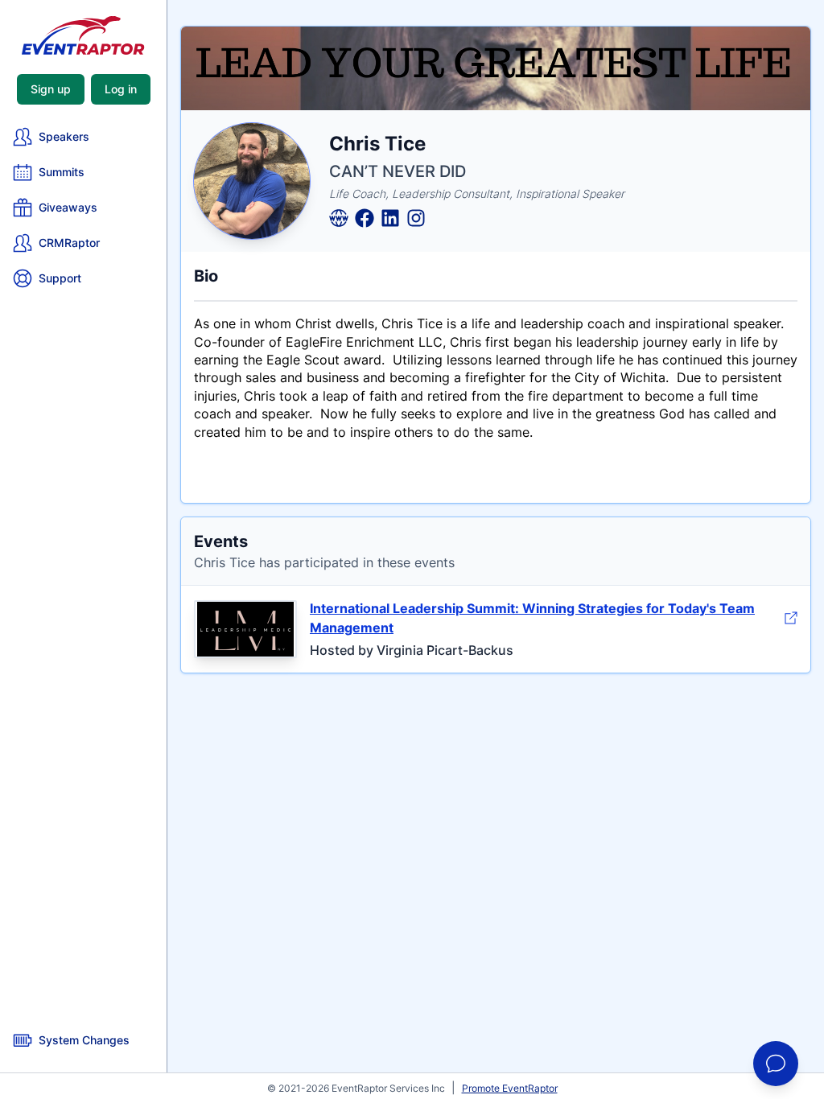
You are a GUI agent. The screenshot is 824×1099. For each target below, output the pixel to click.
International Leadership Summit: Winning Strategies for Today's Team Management (532, 618)
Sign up (51, 89)
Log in (121, 89)
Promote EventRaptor (510, 1088)
